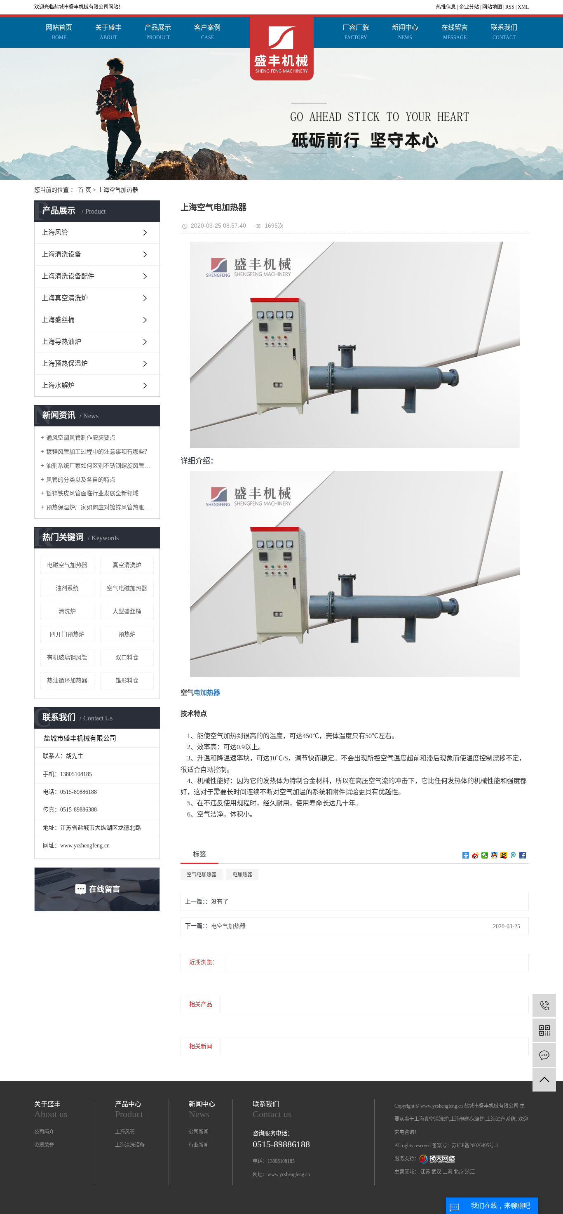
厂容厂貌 (355, 32)
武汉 (436, 1172)
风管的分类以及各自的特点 (80, 480)
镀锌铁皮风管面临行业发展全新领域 (92, 493)
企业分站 (469, 7)
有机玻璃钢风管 (67, 657)
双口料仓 (126, 657)
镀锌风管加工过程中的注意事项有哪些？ (98, 452)
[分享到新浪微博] (475, 855)
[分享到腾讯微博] (513, 855)
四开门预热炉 (67, 634)
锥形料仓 (126, 681)
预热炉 (127, 634)
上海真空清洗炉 (65, 297)
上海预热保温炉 (65, 363)
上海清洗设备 (61, 254)
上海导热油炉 (61, 341)
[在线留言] (544, 1055)
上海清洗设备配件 (68, 276)
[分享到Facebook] (522, 855)
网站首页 (59, 32)
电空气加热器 (228, 926)
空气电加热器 (201, 875)
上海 (448, 1172)
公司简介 (44, 1132)
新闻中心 (405, 32)
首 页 (84, 190)
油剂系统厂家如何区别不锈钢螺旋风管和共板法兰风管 (100, 466)
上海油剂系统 (501, 1119)
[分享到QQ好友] (494, 855)
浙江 (470, 1172)
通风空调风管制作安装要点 (80, 438)
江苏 (425, 1172)
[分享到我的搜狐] (503, 855)
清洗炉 (67, 611)
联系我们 (504, 32)
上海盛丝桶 (58, 319)
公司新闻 (199, 1132)
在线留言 (454, 32)
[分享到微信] (484, 855)
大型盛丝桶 (127, 611)
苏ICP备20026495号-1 (475, 1145)
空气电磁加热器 (127, 588)
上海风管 (55, 232)
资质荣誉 (44, 1145)
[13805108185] (544, 1005)
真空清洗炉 (127, 565)
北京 (459, 1172)
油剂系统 (67, 588)
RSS (509, 7)
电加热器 (242, 875)
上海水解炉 (58, 385)
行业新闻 (199, 1145)
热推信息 (446, 7)
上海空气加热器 (118, 190)
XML (523, 7)
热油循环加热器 (67, 681)
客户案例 (207, 32)
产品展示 (158, 32)
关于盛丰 (108, 32)
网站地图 (492, 7)
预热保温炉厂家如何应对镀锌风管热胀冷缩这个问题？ (100, 507)
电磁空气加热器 (67, 565)
